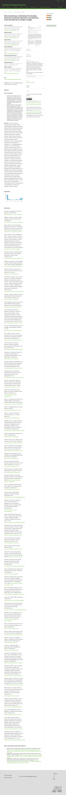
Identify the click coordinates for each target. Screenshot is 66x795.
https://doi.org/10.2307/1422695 (15, 556)
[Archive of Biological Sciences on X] (54, 776)
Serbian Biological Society (45, 7)
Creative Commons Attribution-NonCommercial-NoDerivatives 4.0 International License (33, 102)
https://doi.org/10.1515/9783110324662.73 (13, 231)
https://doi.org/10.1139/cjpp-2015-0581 (14, 322)
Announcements (34, 7)
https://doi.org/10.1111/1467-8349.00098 (12, 214)
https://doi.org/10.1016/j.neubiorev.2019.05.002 (14, 291)
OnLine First (15, 7)
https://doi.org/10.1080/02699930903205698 (13, 349)
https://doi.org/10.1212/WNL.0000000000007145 (14, 497)
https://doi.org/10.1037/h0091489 (11, 358)
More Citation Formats (31, 76)
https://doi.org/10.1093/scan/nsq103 (11, 695)
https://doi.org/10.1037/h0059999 (13, 472)
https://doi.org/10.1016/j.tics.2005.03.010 (13, 442)
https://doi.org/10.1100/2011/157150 (12, 386)
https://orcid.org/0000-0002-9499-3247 (11, 37)
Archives (26, 7)
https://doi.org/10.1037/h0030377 (11, 274)
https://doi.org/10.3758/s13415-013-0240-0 (13, 728)
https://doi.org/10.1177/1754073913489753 (13, 404)
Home (3, 7)
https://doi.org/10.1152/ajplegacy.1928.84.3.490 (14, 594)
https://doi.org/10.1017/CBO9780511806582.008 (14, 522)
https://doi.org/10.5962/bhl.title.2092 (12, 417)
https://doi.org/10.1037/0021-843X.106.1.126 (13, 258)
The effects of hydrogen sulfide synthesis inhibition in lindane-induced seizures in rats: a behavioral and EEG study (23, 750)
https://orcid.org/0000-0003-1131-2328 (11, 60)
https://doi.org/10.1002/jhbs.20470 (11, 466)
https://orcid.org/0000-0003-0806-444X (11, 44)
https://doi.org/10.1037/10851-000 (11, 542)
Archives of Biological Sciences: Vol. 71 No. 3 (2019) (17, 762)
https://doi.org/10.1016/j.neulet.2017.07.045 (13, 450)
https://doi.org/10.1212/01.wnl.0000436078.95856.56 (15, 609)
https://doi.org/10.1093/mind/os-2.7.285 (12, 410)
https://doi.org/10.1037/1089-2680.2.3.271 (13, 714)
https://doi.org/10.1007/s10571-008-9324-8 (13, 662)
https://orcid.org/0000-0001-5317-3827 (11, 30)
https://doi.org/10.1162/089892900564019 (13, 706)
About (8, 7)
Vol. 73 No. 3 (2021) (16, 12)
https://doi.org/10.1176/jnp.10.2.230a (12, 489)
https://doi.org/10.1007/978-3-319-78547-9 (13, 368)
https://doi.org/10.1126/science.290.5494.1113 (14, 377)
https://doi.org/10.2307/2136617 (11, 642)
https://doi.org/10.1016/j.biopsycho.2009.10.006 (14, 566)
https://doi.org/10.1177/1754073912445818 (13, 222)
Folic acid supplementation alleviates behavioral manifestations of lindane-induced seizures (24, 760)
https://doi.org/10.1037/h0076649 (11, 650)
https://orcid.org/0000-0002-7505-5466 (11, 73)
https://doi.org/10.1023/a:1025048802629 (13, 330)
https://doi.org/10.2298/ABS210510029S (12, 79)
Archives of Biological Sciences (14, 5)
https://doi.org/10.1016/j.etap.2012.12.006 (13, 675)
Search (60, 7)
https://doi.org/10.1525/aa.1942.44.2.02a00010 (14, 600)
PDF (29, 50)
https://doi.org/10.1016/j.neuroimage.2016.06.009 (14, 739)
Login (63, 1)
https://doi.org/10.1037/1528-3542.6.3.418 (13, 340)
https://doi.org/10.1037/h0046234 (11, 299)
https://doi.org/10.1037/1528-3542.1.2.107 (13, 535)
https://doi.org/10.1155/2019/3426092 (12, 249)
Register (58, 1)
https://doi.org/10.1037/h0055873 (11, 436)
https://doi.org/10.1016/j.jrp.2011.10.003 (14, 684)
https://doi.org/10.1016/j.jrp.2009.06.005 (12, 307)
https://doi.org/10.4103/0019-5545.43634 (12, 266)
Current (21, 7)
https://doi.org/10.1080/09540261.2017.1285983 (14, 430)
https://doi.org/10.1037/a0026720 (11, 458)
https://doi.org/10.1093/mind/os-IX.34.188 (13, 549)
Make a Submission (51, 25)
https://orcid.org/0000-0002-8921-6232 (11, 53)
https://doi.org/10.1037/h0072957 (11, 573)
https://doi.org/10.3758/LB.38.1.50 (11, 628)
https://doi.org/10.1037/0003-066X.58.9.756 (13, 634)
